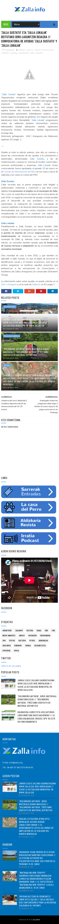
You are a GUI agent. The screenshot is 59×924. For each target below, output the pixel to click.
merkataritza (24, 53)
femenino (18, 645)
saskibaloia (43, 640)
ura (4, 640)
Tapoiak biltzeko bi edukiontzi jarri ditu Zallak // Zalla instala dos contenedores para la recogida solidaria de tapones (37, 901)
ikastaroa (7, 645)
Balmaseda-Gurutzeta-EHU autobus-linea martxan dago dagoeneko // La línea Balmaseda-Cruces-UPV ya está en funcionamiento (36, 716)
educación (32, 635)
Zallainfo (39, 53)
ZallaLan (36, 284)
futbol (32, 640)
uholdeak (6, 650)
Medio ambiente (9, 635)
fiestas (12, 640)
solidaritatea (40, 645)
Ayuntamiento (9, 307)
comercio (30, 50)
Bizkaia (22, 50)
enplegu (14, 53)
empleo (38, 50)
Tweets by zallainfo (11, 665)
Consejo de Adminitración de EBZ (19, 171)
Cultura (29, 630)
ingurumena (45, 635)
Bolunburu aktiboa (11, 336)
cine (46, 630)
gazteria (22, 640)
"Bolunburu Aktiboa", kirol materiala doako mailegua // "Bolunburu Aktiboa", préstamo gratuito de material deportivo (26, 352)
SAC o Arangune (9, 284)
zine (53, 630)
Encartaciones (48, 50)
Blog (5, 24)
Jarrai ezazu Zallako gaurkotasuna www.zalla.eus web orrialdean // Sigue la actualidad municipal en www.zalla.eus (25, 322)
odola (16, 650)
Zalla (32, 53)
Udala (39, 630)
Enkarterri (5, 53)
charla (28, 645)
